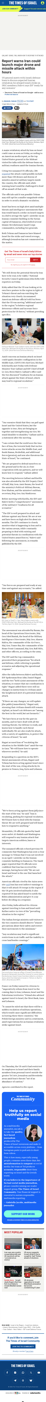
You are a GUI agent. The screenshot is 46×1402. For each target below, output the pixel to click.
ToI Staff (30, 101)
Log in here (29, 1351)
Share (8, 108)
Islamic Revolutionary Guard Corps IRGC (17, 1327)
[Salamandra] (35, 1393)
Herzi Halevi (17, 1329)
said (8, 884)
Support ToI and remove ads (35, 9)
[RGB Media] (18, 1393)
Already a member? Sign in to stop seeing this (23, 1220)
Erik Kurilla (36, 1327)
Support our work (23, 1214)
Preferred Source (11, 94)
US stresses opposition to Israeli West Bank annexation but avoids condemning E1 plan (32, 1284)
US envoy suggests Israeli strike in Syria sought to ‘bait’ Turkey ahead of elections (32, 1255)
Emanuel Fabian (10, 101)
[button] (42, 3)
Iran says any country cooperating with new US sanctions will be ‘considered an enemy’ (12, 1256)
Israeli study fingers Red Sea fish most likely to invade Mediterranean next (12, 1284)
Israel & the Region (17, 1325)
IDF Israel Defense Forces (32, 1329)
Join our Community (10, 9)
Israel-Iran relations (31, 1325)
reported (6, 173)
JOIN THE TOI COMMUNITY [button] (23, 1346)
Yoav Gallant (7, 1329)
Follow (20, 101)
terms (33, 265)
